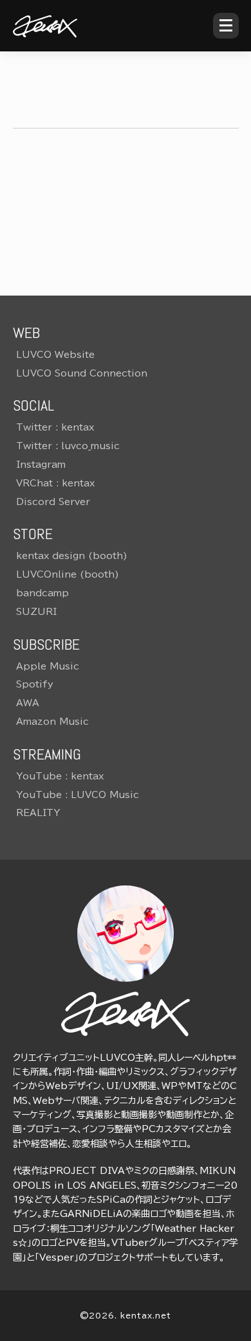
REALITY (38, 812)
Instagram (41, 464)
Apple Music (47, 666)
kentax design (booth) (71, 555)
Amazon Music (52, 721)
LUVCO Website (55, 354)
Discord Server (53, 501)
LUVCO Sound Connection (81, 373)
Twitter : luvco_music (68, 445)
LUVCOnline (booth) (67, 574)
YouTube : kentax (60, 776)
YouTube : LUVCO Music (77, 794)
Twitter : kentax (55, 427)
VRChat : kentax (55, 483)
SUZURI (36, 611)
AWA (27, 702)
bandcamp (42, 593)
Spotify (34, 684)
